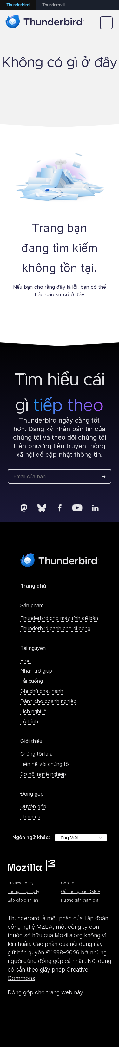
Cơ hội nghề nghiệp (43, 774)
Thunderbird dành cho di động (55, 628)
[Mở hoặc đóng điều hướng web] (106, 22)
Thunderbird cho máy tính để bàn (59, 618)
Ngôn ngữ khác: (31, 837)
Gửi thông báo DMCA (80, 891)
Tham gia (31, 816)
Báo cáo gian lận (23, 900)
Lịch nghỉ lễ (33, 711)
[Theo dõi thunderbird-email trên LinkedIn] (95, 508)
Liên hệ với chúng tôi (45, 764)
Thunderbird (18, 5)
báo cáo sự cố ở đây (59, 294)
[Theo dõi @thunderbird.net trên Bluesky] (42, 508)
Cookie (67, 883)
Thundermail (53, 5)
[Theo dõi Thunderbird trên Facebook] (60, 508)
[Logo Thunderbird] (44, 22)
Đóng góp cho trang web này (45, 992)
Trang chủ (33, 586)
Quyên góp (33, 806)
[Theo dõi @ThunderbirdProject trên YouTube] (77, 508)
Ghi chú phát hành (41, 691)
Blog (25, 660)
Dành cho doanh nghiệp (48, 701)
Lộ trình (29, 721)
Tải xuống (31, 681)
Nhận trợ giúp (36, 671)
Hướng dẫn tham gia (79, 900)
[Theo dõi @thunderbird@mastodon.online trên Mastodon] (24, 508)
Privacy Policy (21, 883)
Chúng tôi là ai (37, 754)
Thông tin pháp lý (23, 891)
